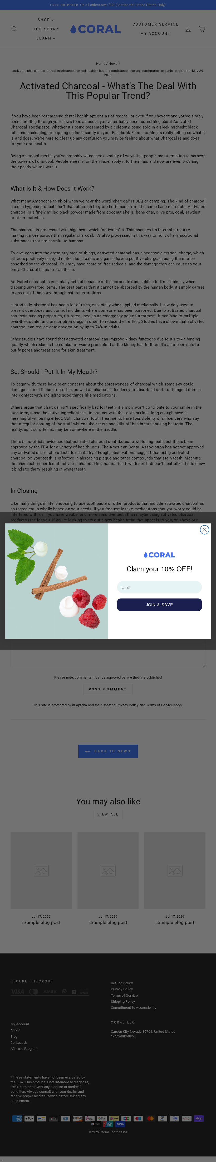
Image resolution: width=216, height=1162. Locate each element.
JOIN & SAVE (159, 604)
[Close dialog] (204, 529)
